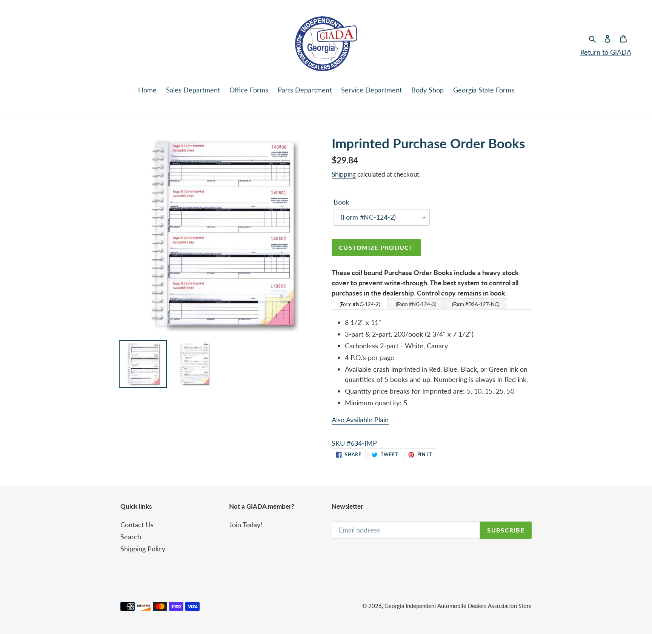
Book (341, 202)
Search (130, 536)
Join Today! (245, 524)
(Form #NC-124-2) (360, 304)
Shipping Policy (142, 549)
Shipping (344, 174)
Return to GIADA (605, 52)
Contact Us (137, 524)
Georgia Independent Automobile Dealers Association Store (458, 605)
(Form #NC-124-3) (416, 304)
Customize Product (376, 247)
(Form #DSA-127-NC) (475, 304)
